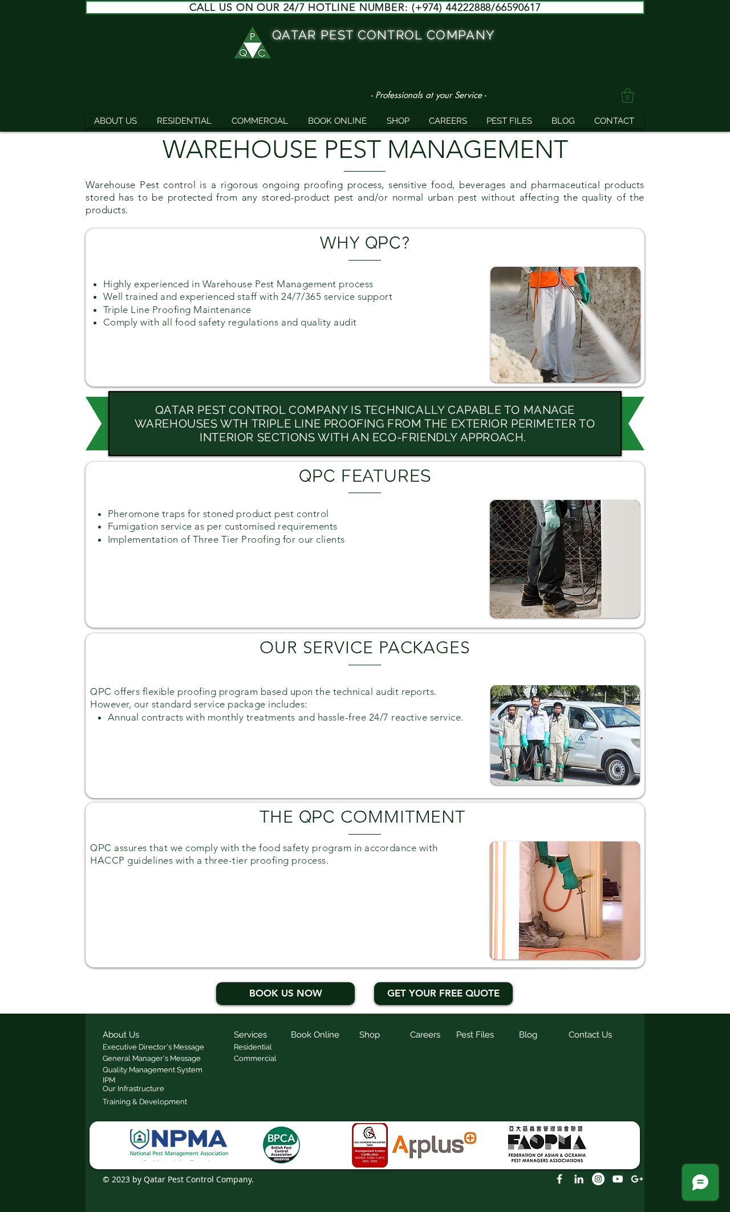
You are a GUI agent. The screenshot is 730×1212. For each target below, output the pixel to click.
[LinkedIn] (579, 1179)
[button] (628, 95)
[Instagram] (598, 1179)
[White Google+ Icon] (637, 1179)
